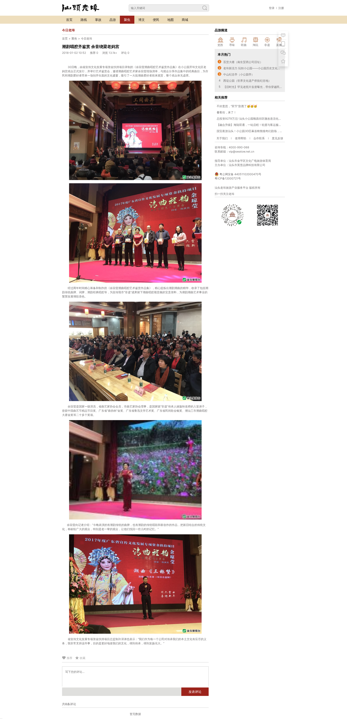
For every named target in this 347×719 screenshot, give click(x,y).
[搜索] (204, 8)
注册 (281, 8)
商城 (185, 20)
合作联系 (259, 138)
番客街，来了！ (226, 112)
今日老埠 (86, 38)
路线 (84, 20)
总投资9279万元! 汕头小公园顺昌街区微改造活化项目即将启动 (250, 118)
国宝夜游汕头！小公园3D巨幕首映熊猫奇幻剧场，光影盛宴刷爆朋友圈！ (250, 131)
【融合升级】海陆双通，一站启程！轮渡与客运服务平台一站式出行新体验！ (250, 124)
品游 (112, 20)
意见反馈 (277, 138)
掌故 (98, 20)
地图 (170, 20)
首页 (69, 20)
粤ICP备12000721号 (228, 178)
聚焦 (127, 20)
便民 (156, 20)
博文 (141, 20)
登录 (272, 8)
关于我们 (222, 138)
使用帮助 (240, 138)
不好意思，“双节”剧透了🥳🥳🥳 (237, 106)
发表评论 (195, 692)
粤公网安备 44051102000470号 (240, 174)
